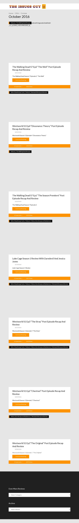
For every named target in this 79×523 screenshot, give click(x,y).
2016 (17, 13)
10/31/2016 (18, 73)
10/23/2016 (18, 201)
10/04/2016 (18, 449)
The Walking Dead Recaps (23, 23)
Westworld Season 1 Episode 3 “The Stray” (26, 331)
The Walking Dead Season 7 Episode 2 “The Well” (28, 76)
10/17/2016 (18, 327)
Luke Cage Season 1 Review (21, 268)
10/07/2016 (18, 397)
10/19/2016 (18, 264)
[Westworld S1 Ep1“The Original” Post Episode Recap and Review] (39, 427)
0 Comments (17, 86)
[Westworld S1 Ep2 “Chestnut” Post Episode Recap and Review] (39, 366)
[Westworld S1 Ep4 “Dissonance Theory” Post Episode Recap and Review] (39, 106)
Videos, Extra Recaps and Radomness (41, 221)
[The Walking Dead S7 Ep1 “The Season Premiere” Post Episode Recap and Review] (39, 170)
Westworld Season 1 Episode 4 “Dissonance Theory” (29, 135)
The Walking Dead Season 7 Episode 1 (24, 205)
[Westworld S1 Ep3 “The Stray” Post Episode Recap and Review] (39, 300)
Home (11, 13)
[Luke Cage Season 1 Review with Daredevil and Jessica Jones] (39, 237)
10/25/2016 (18, 132)
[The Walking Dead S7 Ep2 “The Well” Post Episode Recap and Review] (39, 42)
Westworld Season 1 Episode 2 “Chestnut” (26, 400)
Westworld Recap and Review (39, 92)
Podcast (13, 23)
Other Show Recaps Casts (17, 92)
